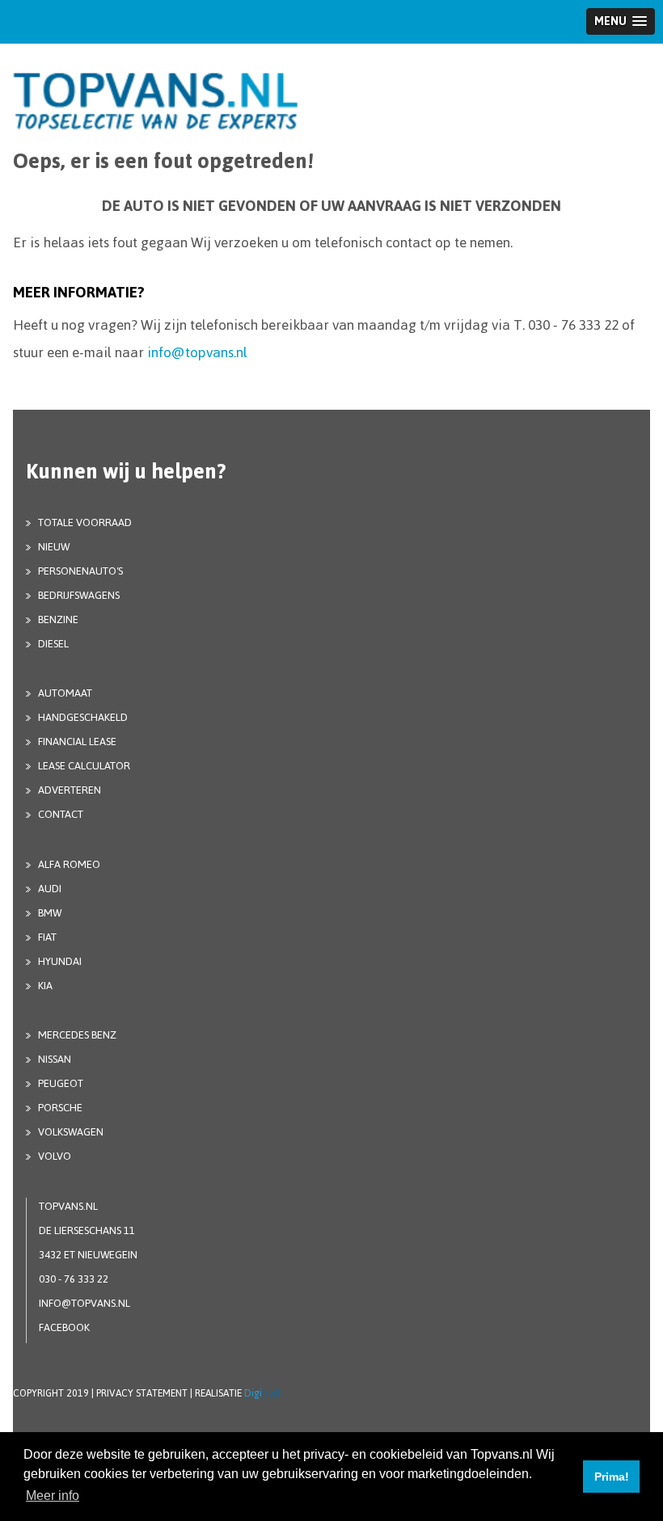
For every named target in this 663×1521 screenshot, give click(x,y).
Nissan (54, 1059)
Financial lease (77, 741)
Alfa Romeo (69, 864)
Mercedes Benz (77, 1035)
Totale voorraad (85, 522)
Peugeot (60, 1083)
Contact (60, 814)
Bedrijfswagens (79, 595)
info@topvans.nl (197, 352)
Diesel (53, 644)
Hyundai (60, 961)
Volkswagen (70, 1132)
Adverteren (69, 790)
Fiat (47, 937)
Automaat (65, 693)
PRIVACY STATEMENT (142, 1393)
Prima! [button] (611, 1476)
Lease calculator (84, 766)
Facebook (64, 1327)
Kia (45, 985)
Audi (49, 888)
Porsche (60, 1108)
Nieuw (54, 547)
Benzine (58, 619)
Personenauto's (80, 571)
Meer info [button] (52, 1495)
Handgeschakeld (83, 717)
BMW (49, 913)
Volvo (54, 1156)
